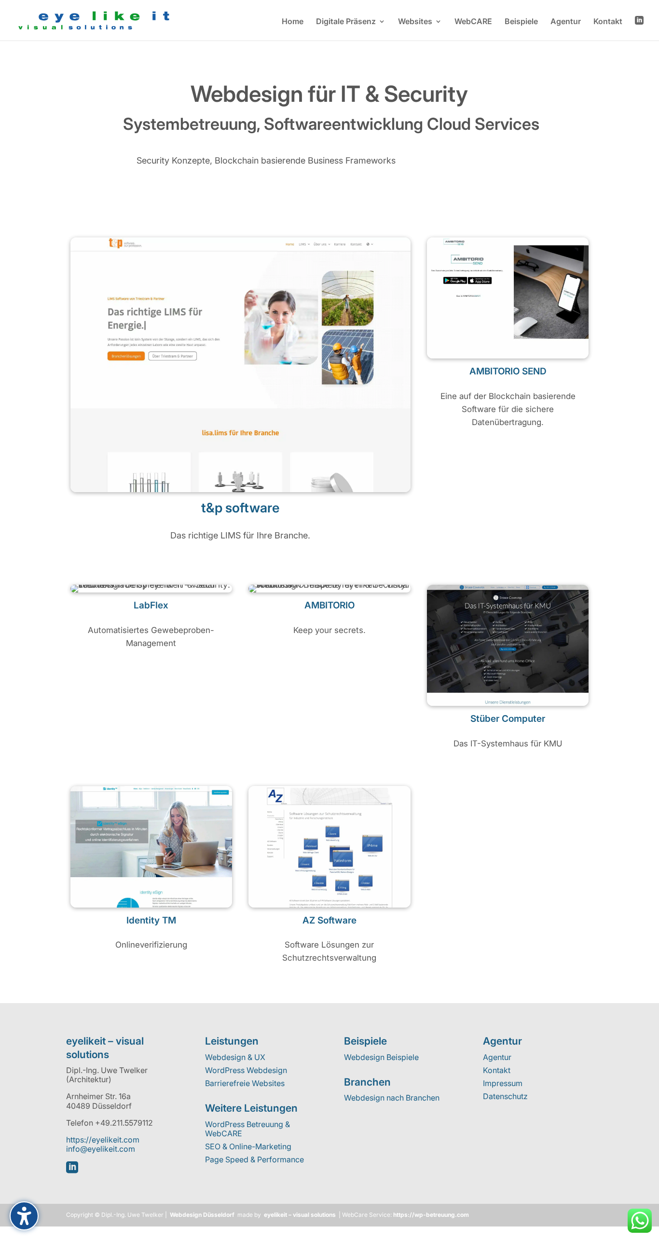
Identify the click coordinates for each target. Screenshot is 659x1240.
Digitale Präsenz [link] (346, 22)
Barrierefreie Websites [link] (245, 1083)
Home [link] (292, 22)
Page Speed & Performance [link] (254, 1159)
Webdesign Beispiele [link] (381, 1057)
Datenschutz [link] (505, 1096)
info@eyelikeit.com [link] (100, 1149)
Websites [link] (415, 22)
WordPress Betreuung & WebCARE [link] (247, 1128)
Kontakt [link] (607, 22)
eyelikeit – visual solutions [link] (300, 1214)
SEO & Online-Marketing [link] (248, 1146)
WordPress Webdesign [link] (246, 1070)
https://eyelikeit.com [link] (102, 1139)
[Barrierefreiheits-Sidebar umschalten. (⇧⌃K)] (24, 1215)
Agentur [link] (565, 22)
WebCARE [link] (473, 22)
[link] (94, 19)
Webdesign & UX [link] (235, 1057)
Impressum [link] (502, 1083)
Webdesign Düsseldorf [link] (202, 1214)
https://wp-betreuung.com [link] (431, 1214)
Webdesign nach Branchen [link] (391, 1097)
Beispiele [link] (521, 22)
